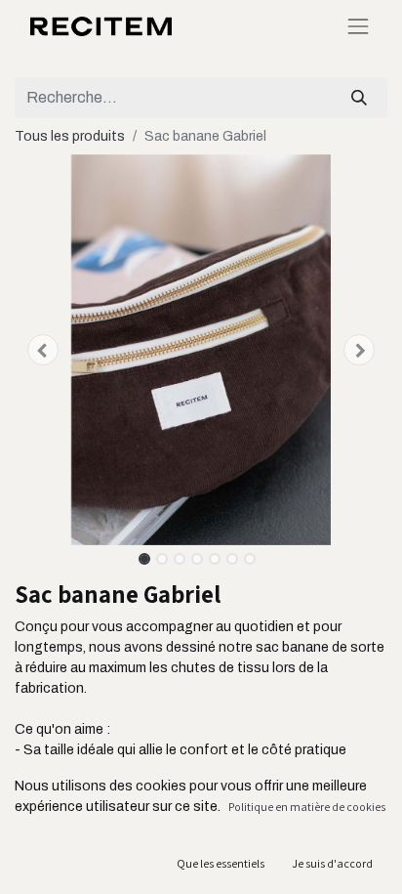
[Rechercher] (359, 97)
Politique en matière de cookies (306, 806)
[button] (42, 350)
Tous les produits (70, 136)
